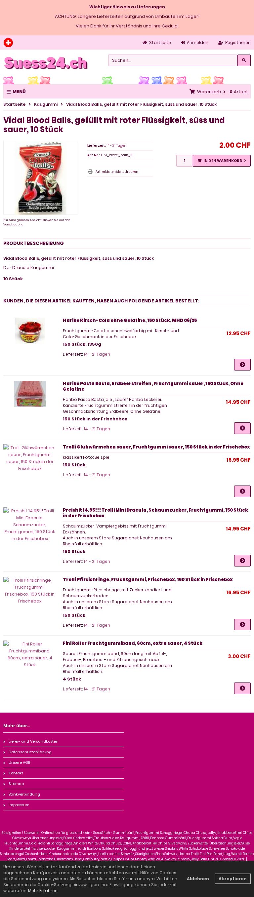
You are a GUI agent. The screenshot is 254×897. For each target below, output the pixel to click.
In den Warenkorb (221, 160)
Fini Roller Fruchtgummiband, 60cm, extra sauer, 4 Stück (132, 643)
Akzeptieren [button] (233, 878)
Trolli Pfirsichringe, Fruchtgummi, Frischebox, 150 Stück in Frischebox (148, 579)
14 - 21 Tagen (116, 145)
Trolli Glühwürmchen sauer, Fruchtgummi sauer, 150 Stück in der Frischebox (156, 447)
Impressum (19, 804)
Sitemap (16, 783)
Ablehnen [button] (198, 878)
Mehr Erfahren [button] (43, 890)
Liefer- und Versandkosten (34, 741)
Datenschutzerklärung (30, 752)
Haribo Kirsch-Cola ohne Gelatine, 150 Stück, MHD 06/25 (130, 320)
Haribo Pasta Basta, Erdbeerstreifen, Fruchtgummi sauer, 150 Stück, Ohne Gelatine (153, 386)
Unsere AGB (19, 762)
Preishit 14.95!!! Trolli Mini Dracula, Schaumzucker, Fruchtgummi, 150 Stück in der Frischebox (155, 513)
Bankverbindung (24, 794)
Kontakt (16, 773)
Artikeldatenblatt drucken (117, 171)
